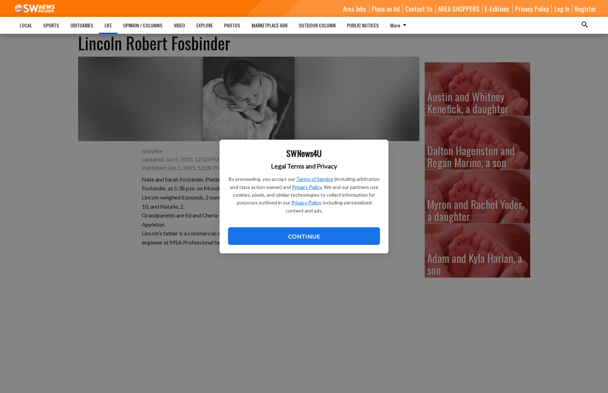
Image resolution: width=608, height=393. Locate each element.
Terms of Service (314, 179)
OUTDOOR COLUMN (317, 25)
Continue (304, 236)
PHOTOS (232, 25)
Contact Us (419, 8)
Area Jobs (354, 8)
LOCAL (26, 25)
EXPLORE (204, 25)
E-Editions (497, 8)
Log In (562, 8)
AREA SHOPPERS (459, 8)
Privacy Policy (307, 187)
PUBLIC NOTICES (363, 25)
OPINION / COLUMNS (143, 25)
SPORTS (51, 25)
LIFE (108, 25)
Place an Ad (386, 8)
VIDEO (179, 25)
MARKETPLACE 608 (269, 25)
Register (585, 8)
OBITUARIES (81, 25)
